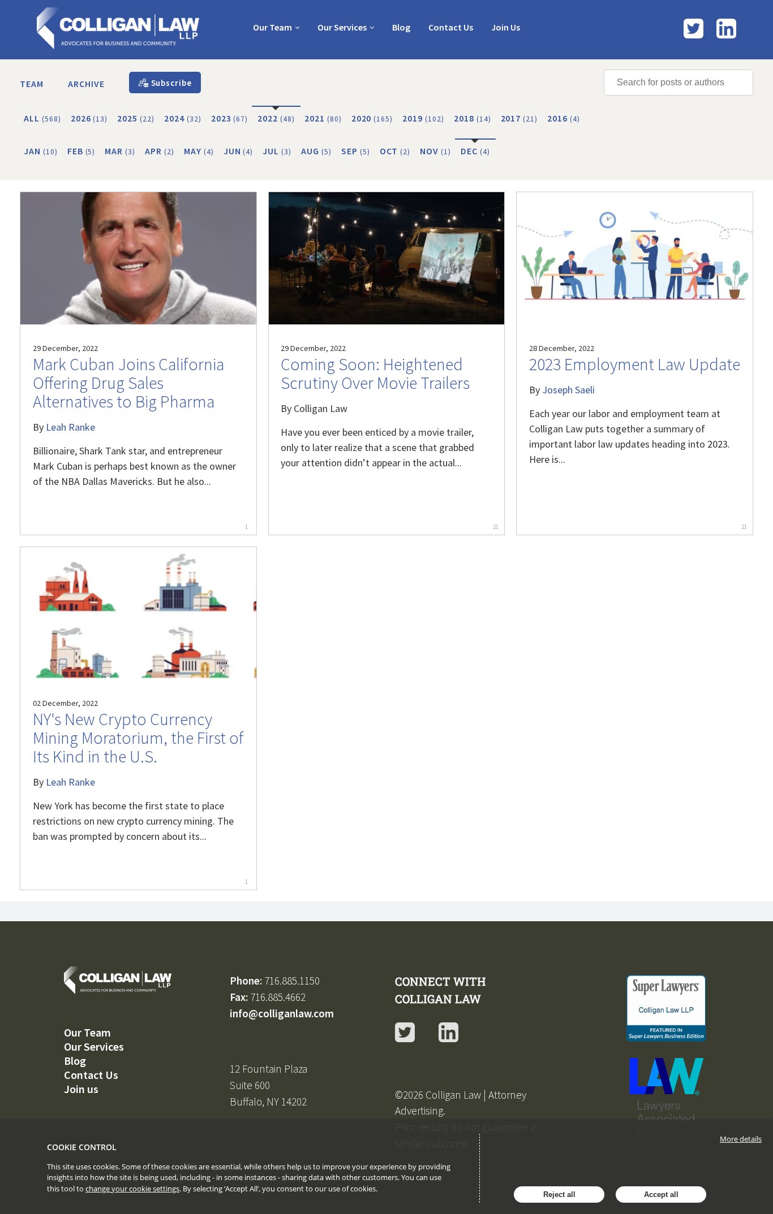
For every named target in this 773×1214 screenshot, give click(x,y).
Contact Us (450, 27)
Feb (81, 151)
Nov (435, 151)
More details (741, 1139)
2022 (276, 118)
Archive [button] (86, 83)
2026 (89, 118)
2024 (182, 118)
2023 (229, 118)
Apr (159, 151)
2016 (563, 118)
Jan (41, 151)
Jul (277, 151)
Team (32, 83)
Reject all (559, 1194)
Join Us (505, 27)
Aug (316, 151)
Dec (475, 151)
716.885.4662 (278, 997)
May (199, 151)
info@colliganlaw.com (282, 1013)
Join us (81, 1089)
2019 (423, 118)
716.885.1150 (292, 980)
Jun (239, 151)
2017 (519, 118)
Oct (395, 151)
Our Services (342, 27)
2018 (472, 118)
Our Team (272, 27)
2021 (323, 118)
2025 (135, 118)
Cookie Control (82, 1147)
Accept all (661, 1194)
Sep (355, 151)
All (42, 118)
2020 (372, 118)
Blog (401, 27)
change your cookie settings (132, 1188)
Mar (120, 151)
